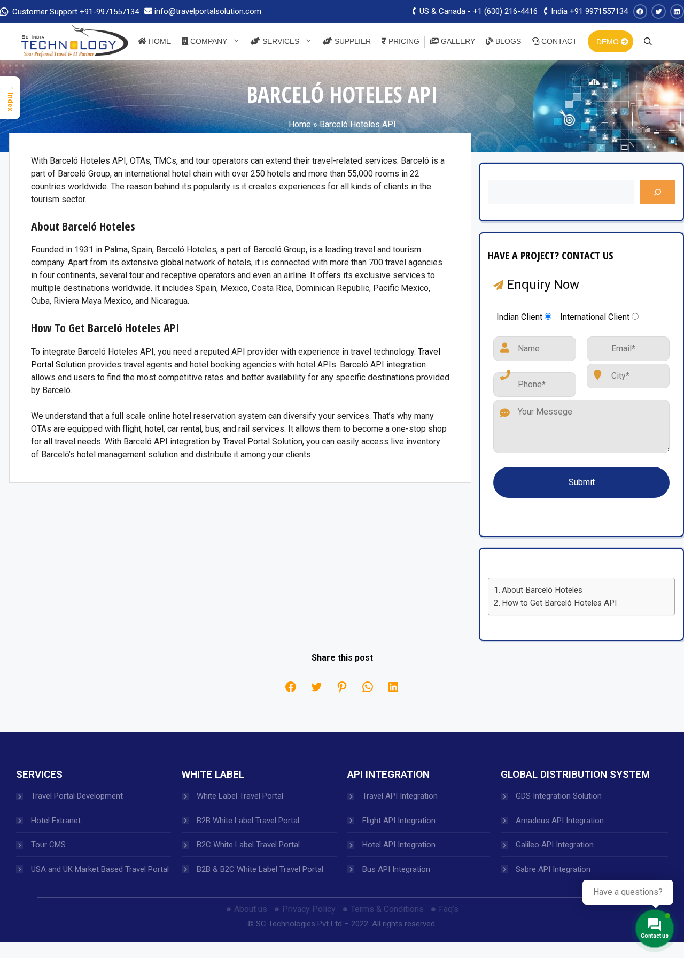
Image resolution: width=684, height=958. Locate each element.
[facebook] (290, 686)
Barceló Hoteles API (358, 124)
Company (207, 41)
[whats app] (367, 686)
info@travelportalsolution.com (207, 11)
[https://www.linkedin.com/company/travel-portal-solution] (677, 11)
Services (279, 41)
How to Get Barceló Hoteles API (559, 603)
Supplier (351, 41)
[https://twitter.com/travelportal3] (658, 11)
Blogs (507, 41)
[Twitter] (316, 686)
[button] (648, 41)
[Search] (657, 192)
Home (158, 41)
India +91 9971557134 (588, 11)
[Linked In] (393, 686)
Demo (608, 41)
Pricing (402, 41)
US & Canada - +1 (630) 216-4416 (477, 11)
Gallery (457, 41)
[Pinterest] (342, 686)
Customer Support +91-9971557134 (74, 12)
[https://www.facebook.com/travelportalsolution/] (640, 11)
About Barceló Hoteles (542, 590)
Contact (558, 41)
